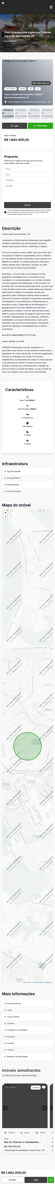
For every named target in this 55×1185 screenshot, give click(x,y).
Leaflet (27, 982)
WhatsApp (42, 126)
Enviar (27, 205)
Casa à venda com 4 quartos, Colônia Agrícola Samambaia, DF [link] (23, 45)
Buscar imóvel (10, 41)
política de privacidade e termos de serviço (28, 213)
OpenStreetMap (38, 982)
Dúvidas (12, 1180)
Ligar (16, 126)
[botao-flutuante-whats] (51, 1180)
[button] (5, 513)
